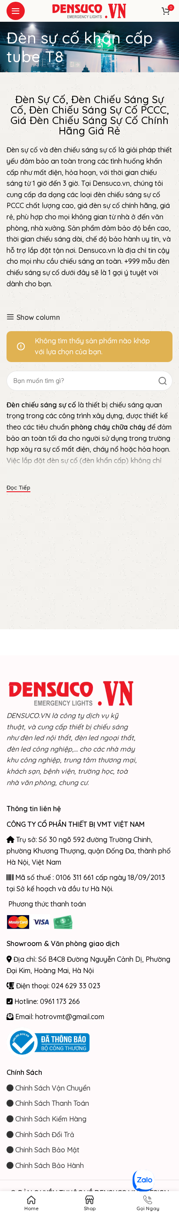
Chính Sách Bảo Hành (48, 1165)
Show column (38, 317)
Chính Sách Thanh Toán (51, 1103)
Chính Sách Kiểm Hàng (49, 1118)
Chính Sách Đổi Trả (43, 1134)
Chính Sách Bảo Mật (46, 1149)
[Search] (162, 381)
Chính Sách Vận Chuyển (51, 1088)
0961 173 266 (60, 1001)
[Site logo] (89, 10)
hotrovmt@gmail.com (69, 1016)
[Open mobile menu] (15, 11)
